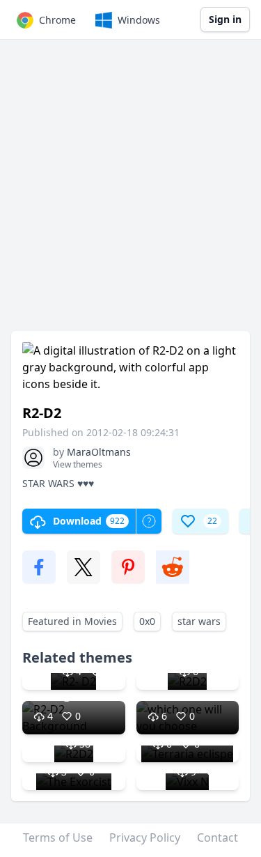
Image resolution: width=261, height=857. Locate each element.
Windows (139, 19)
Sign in (225, 19)
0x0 (147, 621)
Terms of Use (58, 837)
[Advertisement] (130, 192)
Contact (217, 837)
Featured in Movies (72, 621)
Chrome (57, 19)
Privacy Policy (144, 837)
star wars (199, 621)
